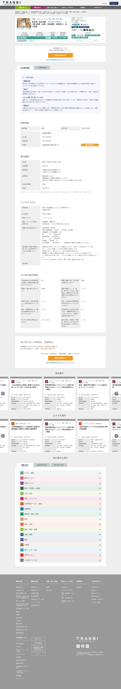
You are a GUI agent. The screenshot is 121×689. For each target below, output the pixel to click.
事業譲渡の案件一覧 (21, 629)
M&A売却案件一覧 (36, 11)
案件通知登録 (19, 633)
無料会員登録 (38, 643)
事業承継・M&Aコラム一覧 (67, 601)
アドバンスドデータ (67, 590)
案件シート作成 (77, 30)
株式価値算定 (35, 596)
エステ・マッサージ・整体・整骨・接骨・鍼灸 (66, 11)
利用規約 (18, 657)
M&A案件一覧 (20, 590)
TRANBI (17, 11)
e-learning (64, 587)
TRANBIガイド (96, 587)
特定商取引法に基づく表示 (22, 667)
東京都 (84, 11)
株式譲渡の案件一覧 (21, 626)
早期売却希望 (22, 40)
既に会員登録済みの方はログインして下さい (60, 59)
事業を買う (25, 11)
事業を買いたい (20, 587)
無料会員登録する (60, 55)
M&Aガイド (95, 590)
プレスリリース (20, 654)
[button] (116, 394)
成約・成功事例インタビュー (67, 594)
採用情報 (18, 675)
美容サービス (47, 11)
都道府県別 (19, 617)
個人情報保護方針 (21, 660)
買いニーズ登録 (20, 601)
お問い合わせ (38, 638)
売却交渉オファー (36, 590)
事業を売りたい (35, 587)
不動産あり (32, 41)
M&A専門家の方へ (36, 605)
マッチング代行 (35, 602)
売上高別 (18, 620)
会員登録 (104, 3)
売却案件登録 (35, 593)
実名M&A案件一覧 (21, 593)
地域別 (18, 614)
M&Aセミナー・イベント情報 (22, 650)
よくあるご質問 (96, 602)
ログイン (113, 3)
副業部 (48, 587)
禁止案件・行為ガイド (98, 599)
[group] (26, 393)
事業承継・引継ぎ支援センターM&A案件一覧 (22, 597)
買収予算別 (19, 623)
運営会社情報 (19, 643)
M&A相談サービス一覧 (22, 608)
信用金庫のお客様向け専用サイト (38, 648)
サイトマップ (19, 678)
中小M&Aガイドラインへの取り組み (22, 671)
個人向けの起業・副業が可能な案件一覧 (22, 604)
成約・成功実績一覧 (67, 598)
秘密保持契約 (19, 663)
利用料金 (79, 587)
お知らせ (18, 646)
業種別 (18, 611)
